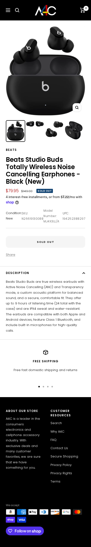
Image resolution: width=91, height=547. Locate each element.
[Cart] (82, 10)
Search (56, 423)
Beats (11, 150)
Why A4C (57, 431)
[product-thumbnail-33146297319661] (15, 131)
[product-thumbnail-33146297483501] (54, 129)
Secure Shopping (64, 456)
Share (10, 254)
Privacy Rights (61, 473)
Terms (55, 481)
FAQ (53, 440)
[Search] (17, 10)
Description (17, 273)
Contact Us (59, 448)
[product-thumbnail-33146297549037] (73, 130)
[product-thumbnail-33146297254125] (35, 124)
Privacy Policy (61, 465)
